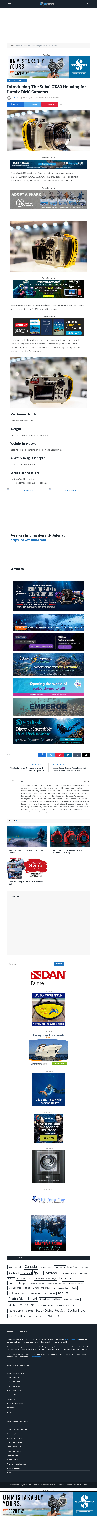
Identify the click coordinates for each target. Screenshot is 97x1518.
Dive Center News (13, 1382)
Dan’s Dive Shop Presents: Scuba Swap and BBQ (27, 883)
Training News (12, 1408)
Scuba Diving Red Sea (50, 1310)
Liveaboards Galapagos (37, 1283)
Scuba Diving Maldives (20, 1310)
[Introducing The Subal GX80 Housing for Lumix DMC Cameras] (48, 130)
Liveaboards (67, 1278)
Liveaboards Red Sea (19, 1287)
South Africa (39, 1316)
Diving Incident (26, 1273)
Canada (31, 1266)
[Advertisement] (48, 25)
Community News (13, 1377)
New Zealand (35, 1293)
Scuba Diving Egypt (22, 1305)
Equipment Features (14, 1451)
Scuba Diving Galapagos (45, 1305)
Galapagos (83, 1273)
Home (12, 46)
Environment (51, 1272)
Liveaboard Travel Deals (65, 1287)
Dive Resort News (13, 1386)
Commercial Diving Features (17, 1429)
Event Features (12, 1455)
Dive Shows (84, 1267)
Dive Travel (13, 1273)
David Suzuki (60, 1267)
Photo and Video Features (16, 1464)
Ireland (30, 1279)
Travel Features (12, 1473)
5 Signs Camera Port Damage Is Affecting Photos (26, 851)
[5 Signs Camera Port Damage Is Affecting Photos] (27, 836)
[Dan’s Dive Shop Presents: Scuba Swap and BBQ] (27, 868)
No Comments (42, 98)
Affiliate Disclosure (80, 1485)
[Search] (87, 4)
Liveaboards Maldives (73, 1283)
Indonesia (21, 1278)
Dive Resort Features (14, 1442)
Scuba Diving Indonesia (66, 1305)
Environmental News (69, 1273)
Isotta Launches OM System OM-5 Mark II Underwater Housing (69, 851)
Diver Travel (72, 1267)
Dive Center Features (14, 1438)
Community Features (14, 1434)
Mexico (25, 1293)
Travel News (11, 1412)
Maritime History (13, 1460)
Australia (18, 1267)
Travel (49, 1316)
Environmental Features (15, 1447)
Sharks (31, 1316)
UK (57, 1316)
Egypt (37, 1272)
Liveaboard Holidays (45, 1278)
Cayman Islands (46, 1267)
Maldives (13, 1293)
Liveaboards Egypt (17, 1283)
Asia (10, 1266)
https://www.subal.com (28, 540)
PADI (44, 1293)
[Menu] (9, 4)
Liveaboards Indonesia (54, 1283)
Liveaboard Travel (42, 1287)
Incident (11, 1279)
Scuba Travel (77, 1310)
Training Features (13, 1468)
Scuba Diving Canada (72, 1299)
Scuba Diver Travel (23, 1298)
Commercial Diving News (16, 1373)
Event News (11, 1399)
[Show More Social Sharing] (61, 104)
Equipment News (13, 1395)
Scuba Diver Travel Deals (50, 1299)
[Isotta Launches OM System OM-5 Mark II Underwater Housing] (70, 836)
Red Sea (63, 1293)
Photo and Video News (17, 81)
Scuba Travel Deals (17, 1316)
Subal (16, 98)
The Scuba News (31, 1485)
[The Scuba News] (48, 4)
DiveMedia (62, 1485)
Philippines (52, 1293)
